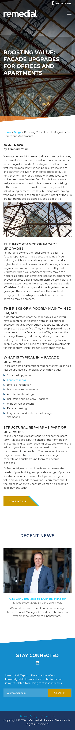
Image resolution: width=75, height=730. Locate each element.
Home (7, 132)
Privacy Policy (28, 716)
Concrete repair (16, 380)
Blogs (17, 132)
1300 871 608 (63, 3)
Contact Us (48, 716)
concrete (33, 455)
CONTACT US (17, 501)
